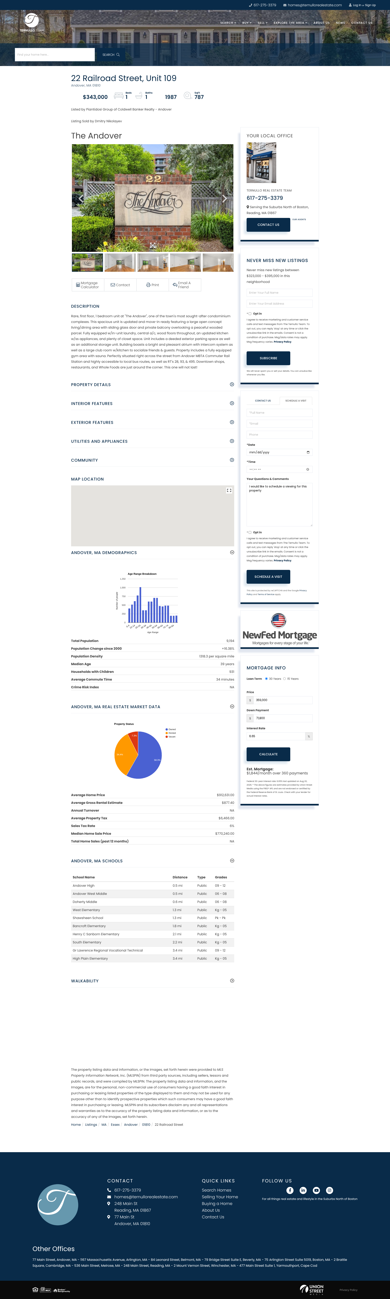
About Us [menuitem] (321, 23)
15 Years (293, 679)
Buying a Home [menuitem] (217, 1203)
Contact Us (269, 224)
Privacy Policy (282, 342)
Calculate (268, 754)
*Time (251, 462)
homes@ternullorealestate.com (314, 5)
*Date (251, 445)
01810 (146, 1124)
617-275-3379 (264, 5)
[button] (111, 54)
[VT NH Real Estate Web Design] (311, 1290)
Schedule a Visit (295, 401)
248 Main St (132, 1207)
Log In (356, 5)
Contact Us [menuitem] (362, 23)
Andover (131, 1124)
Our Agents (299, 219)
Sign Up (370, 5)
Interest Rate (256, 728)
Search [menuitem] (226, 23)
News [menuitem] (340, 23)
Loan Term (254, 679)
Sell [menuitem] (261, 23)
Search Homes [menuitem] (216, 1190)
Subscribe (268, 358)
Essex (115, 1124)
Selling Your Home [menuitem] (220, 1197)
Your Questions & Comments (268, 479)
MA (104, 1124)
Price (250, 692)
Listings (91, 1124)
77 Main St (132, 1220)
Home (76, 1124)
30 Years (275, 679)
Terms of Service (266, 594)
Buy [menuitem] (245, 23)
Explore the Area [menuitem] (289, 23)
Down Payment (258, 710)
